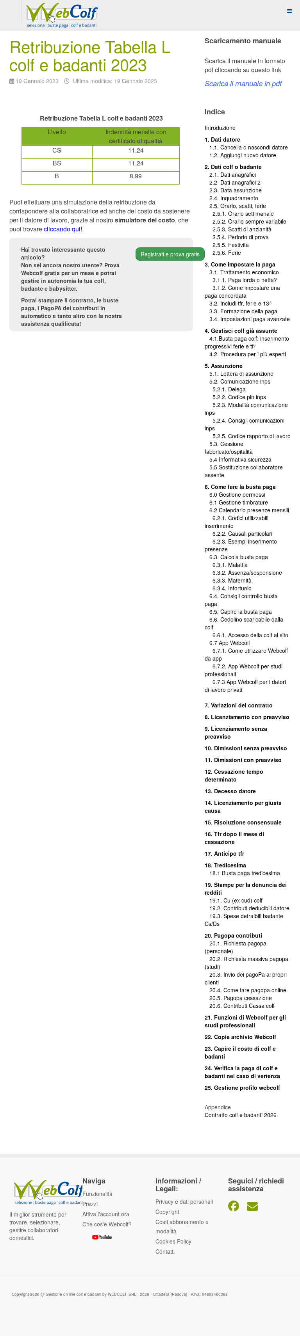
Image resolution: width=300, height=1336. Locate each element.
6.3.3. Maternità (228, 580)
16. (209, 834)
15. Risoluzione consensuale (243, 822)
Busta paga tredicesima (251, 873)
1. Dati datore (222, 139)
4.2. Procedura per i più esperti (245, 354)
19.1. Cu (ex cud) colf (233, 900)
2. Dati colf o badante (233, 167)
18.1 (213, 873)
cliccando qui (62, 228)
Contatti (165, 1251)
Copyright (167, 1211)
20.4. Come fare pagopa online (245, 990)
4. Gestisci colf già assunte (241, 330)
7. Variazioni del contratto (239, 705)
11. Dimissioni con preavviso (243, 760)
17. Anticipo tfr (224, 853)
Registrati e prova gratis (170, 254)
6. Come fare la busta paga (240, 486)
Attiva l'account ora (105, 1214)
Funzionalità (97, 1193)
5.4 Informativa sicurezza (238, 459)
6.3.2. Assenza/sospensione (243, 572)
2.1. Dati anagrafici (230, 174)
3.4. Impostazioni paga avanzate (247, 319)
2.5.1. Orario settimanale (239, 213)
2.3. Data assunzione (233, 190)
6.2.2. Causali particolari (238, 533)
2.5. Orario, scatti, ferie (235, 206)
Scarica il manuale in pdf (243, 83)
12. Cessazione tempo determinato (234, 775)
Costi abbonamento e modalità (182, 1226)
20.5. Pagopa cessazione (238, 998)
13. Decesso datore (230, 791)
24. (209, 1068)
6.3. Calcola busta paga (236, 557)
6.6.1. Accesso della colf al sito (246, 635)
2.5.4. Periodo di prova (237, 237)
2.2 (212, 182)
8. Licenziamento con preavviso (247, 717)
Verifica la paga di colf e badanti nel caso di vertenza (242, 1072)
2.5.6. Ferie (223, 252)
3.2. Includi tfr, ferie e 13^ (238, 303)
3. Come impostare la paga (240, 264)
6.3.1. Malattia (226, 565)
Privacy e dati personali (184, 1201)
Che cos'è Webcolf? (107, 1224)
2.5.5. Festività (227, 245)
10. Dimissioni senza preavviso (246, 748)
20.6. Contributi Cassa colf (240, 1005)
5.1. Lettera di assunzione (239, 373)
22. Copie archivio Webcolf (240, 1037)
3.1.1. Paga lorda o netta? (241, 280)
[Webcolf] (61, 10)
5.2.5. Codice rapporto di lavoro (251, 436)
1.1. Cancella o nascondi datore (246, 147)
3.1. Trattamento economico (242, 272)
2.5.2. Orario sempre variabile (245, 221)
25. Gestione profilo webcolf (242, 1087)
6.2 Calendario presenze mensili (247, 510)
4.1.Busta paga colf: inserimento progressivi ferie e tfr (247, 342)
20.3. (214, 974)
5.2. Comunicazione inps (237, 381)
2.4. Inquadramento (231, 198)
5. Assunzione (224, 366)
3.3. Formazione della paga (241, 311)
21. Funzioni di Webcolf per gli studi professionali (245, 1021)
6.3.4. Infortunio (228, 588)
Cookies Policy (173, 1241)
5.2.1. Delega (225, 389)
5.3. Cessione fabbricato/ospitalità (229, 447)
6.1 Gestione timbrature (238, 502)
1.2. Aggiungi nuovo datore (242, 155)
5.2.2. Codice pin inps (235, 397)
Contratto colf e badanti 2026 (241, 1115)
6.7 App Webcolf (229, 643)
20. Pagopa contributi (233, 935)
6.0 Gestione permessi (237, 494)
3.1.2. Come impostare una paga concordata (242, 291)
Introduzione (220, 127)
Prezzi (90, 1204)
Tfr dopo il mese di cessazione (234, 838)
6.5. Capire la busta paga (238, 611)
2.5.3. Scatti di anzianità (238, 229)
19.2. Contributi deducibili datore (247, 908)
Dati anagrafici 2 (240, 182)
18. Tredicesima (225, 865)
